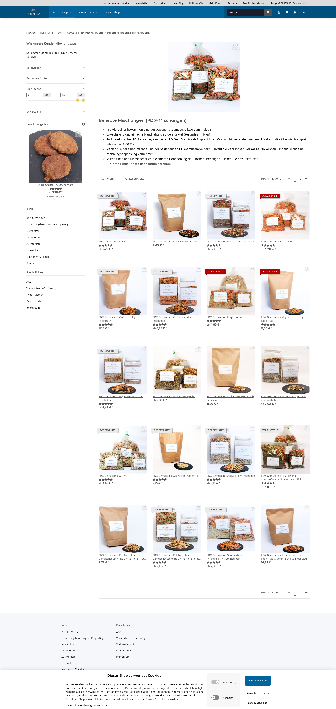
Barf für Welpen (35, 218)
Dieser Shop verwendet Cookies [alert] (134, 675)
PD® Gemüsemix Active (112, 475)
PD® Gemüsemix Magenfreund (225, 317)
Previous (35, 166)
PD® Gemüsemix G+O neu (276, 241)
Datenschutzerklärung (79, 705)
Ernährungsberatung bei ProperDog (47, 224)
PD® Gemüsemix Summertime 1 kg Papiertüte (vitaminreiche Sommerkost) (284, 556)
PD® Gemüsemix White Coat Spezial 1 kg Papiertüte (231, 398)
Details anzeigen (258, 702)
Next (76, 166)
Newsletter (142, 3)
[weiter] (306, 179)
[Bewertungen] (106, 245)
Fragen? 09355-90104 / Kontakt (289, 3)
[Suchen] (268, 12)
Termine (232, 3)
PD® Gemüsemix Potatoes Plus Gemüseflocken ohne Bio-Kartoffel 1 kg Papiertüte (121, 557)
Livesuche (32, 250)
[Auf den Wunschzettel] (195, 197)
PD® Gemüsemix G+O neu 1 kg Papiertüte (117, 318)
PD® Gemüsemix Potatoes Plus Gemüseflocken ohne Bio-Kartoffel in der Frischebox (176, 557)
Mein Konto (215, 3)
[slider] (78, 100)
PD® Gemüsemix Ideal (112, 241)
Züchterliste (33, 243)
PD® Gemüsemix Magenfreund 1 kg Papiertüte (282, 318)
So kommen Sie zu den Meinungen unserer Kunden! (51, 54)
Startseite (159, 3)
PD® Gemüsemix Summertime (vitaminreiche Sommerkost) (225, 556)
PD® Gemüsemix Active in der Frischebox (231, 475)
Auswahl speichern (258, 693)
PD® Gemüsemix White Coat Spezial (174, 396)
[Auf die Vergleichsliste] (186, 197)
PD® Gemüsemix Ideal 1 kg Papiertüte (175, 241)
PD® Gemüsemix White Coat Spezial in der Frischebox (283, 398)
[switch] (215, 682)
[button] (279, 12)
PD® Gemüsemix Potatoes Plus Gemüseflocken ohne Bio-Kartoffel (281, 477)
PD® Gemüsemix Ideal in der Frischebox (230, 241)
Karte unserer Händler (117, 3)
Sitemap (31, 263)
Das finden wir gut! (254, 3)
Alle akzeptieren (258, 680)
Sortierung (108, 178)
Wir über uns (34, 237)
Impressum (33, 307)
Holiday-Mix (196, 3)
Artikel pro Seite (134, 178)
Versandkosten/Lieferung (41, 288)
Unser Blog (177, 3)
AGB (28, 281)
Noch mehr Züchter (37, 256)
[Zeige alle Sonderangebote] (83, 124)
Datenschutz (33, 301)
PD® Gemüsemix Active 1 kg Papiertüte (176, 475)
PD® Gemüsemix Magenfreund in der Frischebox (121, 398)
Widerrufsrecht (35, 294)
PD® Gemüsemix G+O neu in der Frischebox (172, 318)
